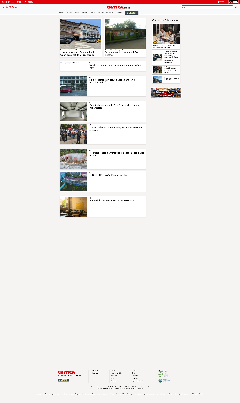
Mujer (113, 378)
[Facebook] (3, 7)
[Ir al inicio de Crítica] (119, 7)
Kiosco (134, 370)
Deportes (85, 13)
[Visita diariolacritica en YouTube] (77, 375)
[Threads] (7, 7)
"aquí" (200, 394)
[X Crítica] (13, 7)
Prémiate (135, 378)
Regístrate (95, 370)
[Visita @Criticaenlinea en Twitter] (71, 375)
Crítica (113, 370)
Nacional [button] (70, 13)
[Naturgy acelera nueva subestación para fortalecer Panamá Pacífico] (157, 70)
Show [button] (77, 13)
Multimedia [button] (110, 13)
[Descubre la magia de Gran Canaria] (157, 79)
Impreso (119, 13)
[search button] (236, 7)
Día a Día (114, 375)
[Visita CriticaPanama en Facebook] (68, 375)
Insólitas (101, 13)
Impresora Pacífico (138, 381)
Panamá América (116, 373)
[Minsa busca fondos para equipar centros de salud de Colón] (166, 33)
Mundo (93, 13)
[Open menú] (12, 2)
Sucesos (61, 13)
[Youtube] (16, 7)
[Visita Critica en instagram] (80, 375)
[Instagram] (10, 7)
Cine (133, 373)
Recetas (113, 381)
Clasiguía (135, 375)
